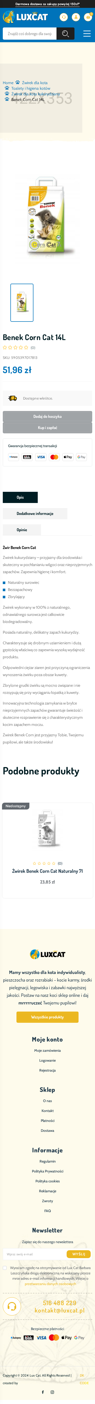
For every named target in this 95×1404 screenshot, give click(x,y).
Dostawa (47, 1130)
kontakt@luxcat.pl (60, 1310)
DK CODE (84, 1379)
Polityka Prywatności (47, 1171)
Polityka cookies (47, 1181)
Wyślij (78, 1254)
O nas (47, 1100)
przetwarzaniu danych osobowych (50, 1283)
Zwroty (47, 1201)
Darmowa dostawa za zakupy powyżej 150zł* (47, 4)
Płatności (47, 1120)
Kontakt (48, 1110)
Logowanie (47, 1060)
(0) (33, 347)
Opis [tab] (20, 497)
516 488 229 (60, 1303)
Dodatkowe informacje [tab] (35, 513)
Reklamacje (47, 1191)
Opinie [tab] (22, 529)
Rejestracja (47, 1070)
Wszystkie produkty (47, 1016)
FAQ (47, 1211)
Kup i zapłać (47, 427)
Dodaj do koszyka (47, 416)
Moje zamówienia (47, 1050)
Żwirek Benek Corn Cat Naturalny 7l (47, 871)
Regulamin (48, 1161)
